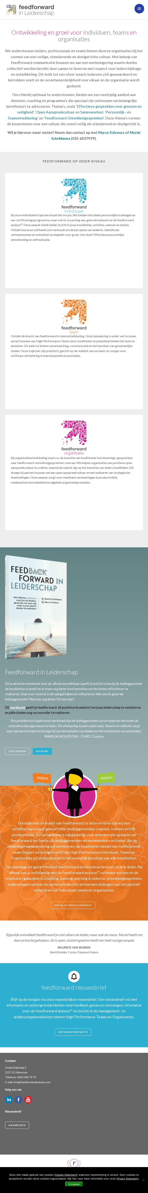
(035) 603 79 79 (26, 1077)
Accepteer (74, 1184)
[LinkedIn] (9, 1100)
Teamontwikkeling (22, 118)
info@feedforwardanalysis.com (31, 1082)
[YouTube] (28, 1100)
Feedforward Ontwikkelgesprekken (74, 118)
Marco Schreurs (111, 132)
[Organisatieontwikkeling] (74, 438)
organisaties (74, 39)
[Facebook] (18, 1100)
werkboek (17, 707)
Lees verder (17, 751)
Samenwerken (91, 112)
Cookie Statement (66, 1174)
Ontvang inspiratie (73, 1032)
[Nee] (143, 1180)
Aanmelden (17, 1125)
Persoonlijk (115, 112)
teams (121, 32)
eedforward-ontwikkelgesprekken (41, 463)
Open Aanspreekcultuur (55, 112)
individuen (96, 32)
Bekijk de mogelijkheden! (73, 905)
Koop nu (42, 751)
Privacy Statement (127, 1178)
